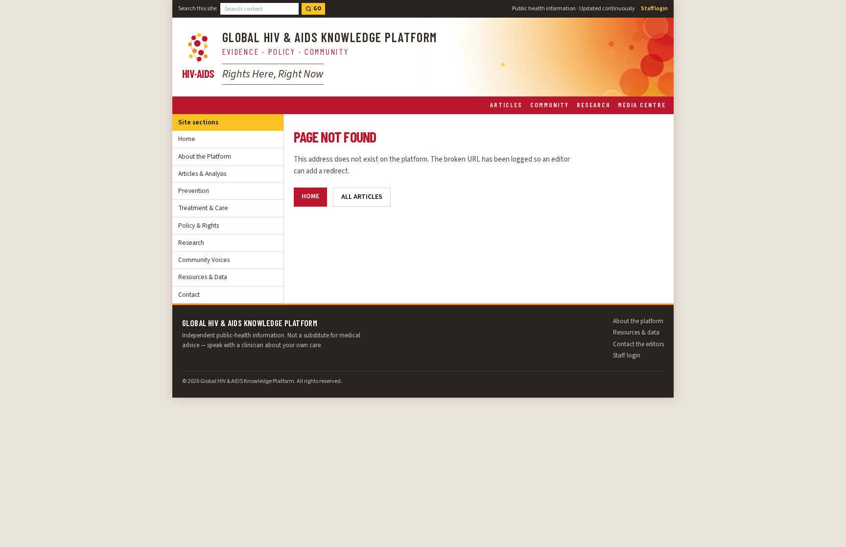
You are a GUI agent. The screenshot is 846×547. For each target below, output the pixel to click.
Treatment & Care (203, 208)
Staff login (654, 8)
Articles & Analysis (202, 173)
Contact (189, 294)
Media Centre (642, 104)
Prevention (193, 190)
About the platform (638, 321)
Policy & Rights (198, 225)
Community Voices (204, 259)
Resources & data (636, 332)
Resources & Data (202, 277)
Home (186, 138)
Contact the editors (638, 344)
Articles (506, 104)
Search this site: (197, 8)
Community (549, 104)
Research (594, 104)
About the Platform (204, 156)
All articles (361, 197)
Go (317, 8)
